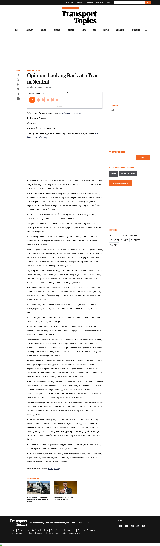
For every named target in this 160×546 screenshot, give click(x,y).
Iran (125, 235)
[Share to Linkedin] (18, 85)
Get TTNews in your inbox (69, 112)
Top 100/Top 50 (136, 30)
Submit (143, 157)
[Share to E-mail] (18, 89)
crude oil (115, 235)
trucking (57, 468)
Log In (108, 2)
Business (43, 30)
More (146, 30)
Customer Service (86, 530)
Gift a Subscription (129, 173)
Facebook (120, 526)
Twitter (126, 526)
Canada (114, 245)
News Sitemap (74, 533)
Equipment (71, 30)
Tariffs (133, 235)
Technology (57, 30)
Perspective (30, 70)
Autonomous (120, 30)
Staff (34, 530)
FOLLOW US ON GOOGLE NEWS (120, 183)
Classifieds (89, 2)
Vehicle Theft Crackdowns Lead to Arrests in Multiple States (37, 499)
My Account (99, 2)
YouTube (132, 526)
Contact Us (23, 530)
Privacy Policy (53, 533)
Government (29, 30)
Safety (84, 30)
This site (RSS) (143, 526)
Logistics (106, 30)
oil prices (135, 240)
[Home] (80, 16)
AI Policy (63, 533)
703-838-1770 (83, 522)
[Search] (148, 2)
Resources (69, 530)
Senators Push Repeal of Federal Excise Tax (63, 498)
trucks (50, 468)
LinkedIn (137, 526)
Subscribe (79, 2)
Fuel (94, 30)
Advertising (69, 2)
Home (16, 30)
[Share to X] (18, 80)
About (12, 530)
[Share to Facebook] (18, 75)
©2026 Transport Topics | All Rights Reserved (28, 533)
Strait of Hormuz (119, 240)
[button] (18, 94)
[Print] (18, 99)
